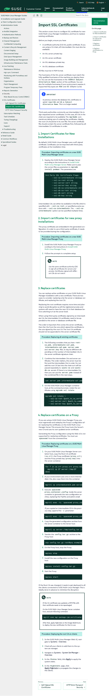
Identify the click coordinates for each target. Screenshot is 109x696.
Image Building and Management (16, 60)
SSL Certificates (9, 100)
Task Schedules (9, 117)
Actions (6, 28)
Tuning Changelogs (11, 120)
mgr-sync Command (11, 72)
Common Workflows (9, 139)
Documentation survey (99, 22)
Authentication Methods (12, 35)
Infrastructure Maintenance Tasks (16, 63)
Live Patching (9, 66)
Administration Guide (10, 25)
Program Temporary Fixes (13, 87)
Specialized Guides (9, 142)
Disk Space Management (13, 57)
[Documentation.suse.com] (34, 15)
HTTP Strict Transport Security (16, 110)
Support (7, 126)
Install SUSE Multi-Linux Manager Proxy (61, 248)
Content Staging (9, 50)
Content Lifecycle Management (15, 47)
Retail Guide (6, 136)
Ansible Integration (11, 31)
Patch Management (11, 84)
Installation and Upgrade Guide (13, 19)
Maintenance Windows (12, 69)
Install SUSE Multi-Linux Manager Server (62, 163)
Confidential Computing (12, 44)
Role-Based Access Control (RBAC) (16, 97)
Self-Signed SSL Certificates (15, 103)
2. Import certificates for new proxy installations (99, 38)
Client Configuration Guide (12, 22)
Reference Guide (8, 133)
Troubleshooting (10, 129)
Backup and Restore (11, 38)
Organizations (9, 81)
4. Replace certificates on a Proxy (98, 50)
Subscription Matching (12, 113)
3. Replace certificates (96, 44)
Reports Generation (11, 91)
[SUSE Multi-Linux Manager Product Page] (37, 15)
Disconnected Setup (11, 54)
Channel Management (11, 41)
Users (6, 123)
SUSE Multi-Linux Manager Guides (14, 16)
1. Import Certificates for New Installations (99, 32)
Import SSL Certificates (15, 107)
